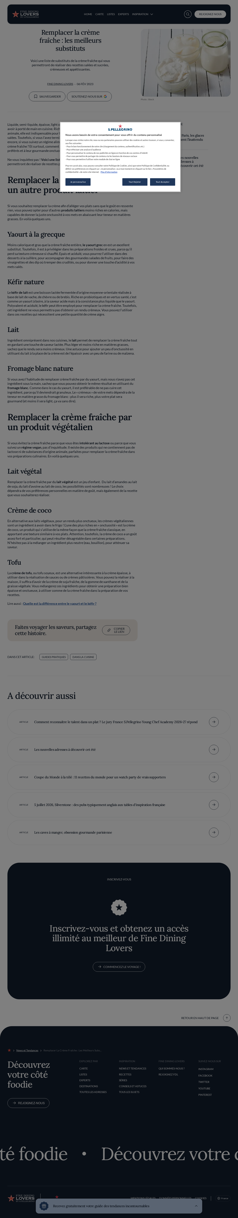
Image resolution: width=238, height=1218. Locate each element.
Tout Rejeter (135, 182)
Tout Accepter (162, 182)
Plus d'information (109, 172)
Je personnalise (78, 182)
